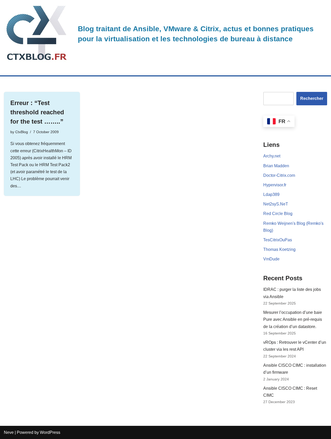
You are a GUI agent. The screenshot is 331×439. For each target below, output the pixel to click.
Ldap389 (271, 194)
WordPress (50, 432)
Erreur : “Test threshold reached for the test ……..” (37, 112)
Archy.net (271, 156)
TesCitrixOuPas (277, 240)
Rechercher (311, 98)
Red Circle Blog (277, 213)
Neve (9, 432)
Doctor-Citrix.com (279, 175)
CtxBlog (21, 132)
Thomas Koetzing (279, 249)
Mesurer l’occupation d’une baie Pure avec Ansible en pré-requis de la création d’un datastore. (292, 319)
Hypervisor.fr (274, 185)
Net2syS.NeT (275, 204)
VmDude (271, 259)
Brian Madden (276, 166)
